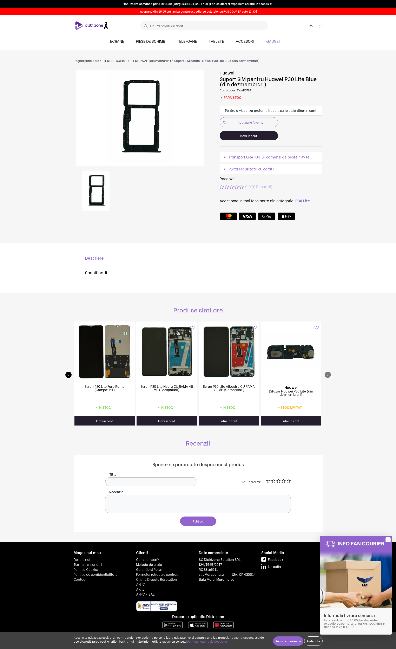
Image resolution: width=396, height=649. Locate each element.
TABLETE (216, 41)
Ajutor (141, 589)
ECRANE (117, 41)
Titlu (113, 474)
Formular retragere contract (157, 574)
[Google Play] (172, 624)
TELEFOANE (187, 41)
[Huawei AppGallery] (223, 624)
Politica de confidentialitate (95, 574)
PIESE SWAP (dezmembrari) (151, 60)
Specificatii (95, 272)
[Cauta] (144, 25)
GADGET (273, 41)
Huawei (227, 73)
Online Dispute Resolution (156, 579)
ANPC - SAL (145, 594)
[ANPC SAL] (156, 606)
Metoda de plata (149, 564)
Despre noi (82, 559)
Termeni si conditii (88, 564)
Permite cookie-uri (288, 641)
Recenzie (116, 491)
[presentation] (328, 375)
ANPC (140, 584)
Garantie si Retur (149, 569)
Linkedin (274, 566)
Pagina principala (86, 60)
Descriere (94, 258)
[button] (311, 25)
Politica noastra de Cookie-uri (208, 641)
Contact (80, 579)
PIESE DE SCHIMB (150, 41)
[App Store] (198, 624)
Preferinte (313, 641)
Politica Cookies (86, 569)
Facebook (275, 559)
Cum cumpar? (147, 559)
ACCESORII (245, 41)
